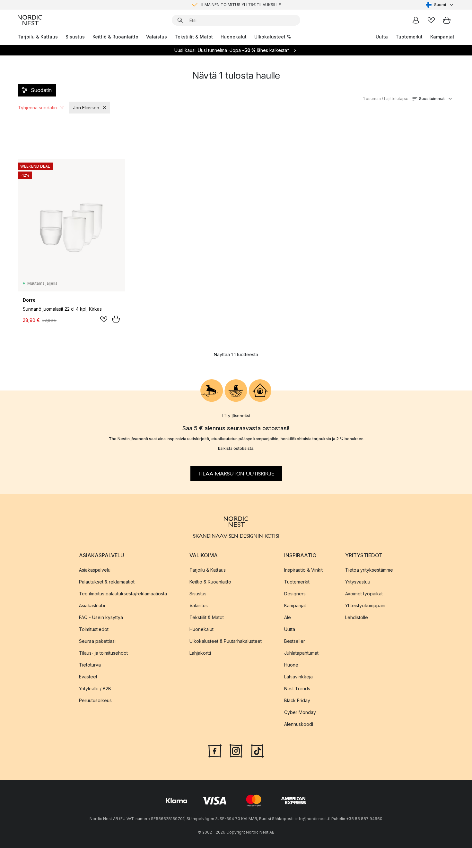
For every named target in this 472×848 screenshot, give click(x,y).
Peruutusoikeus (95, 700)
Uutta (382, 36)
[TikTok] (257, 750)
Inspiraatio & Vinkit (303, 570)
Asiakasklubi (92, 605)
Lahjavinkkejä (298, 676)
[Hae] (180, 20)
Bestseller (294, 641)
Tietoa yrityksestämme (369, 570)
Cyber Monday (300, 712)
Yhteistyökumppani (365, 605)
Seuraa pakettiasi (97, 641)
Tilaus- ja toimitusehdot (103, 653)
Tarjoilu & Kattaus (38, 36)
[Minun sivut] (416, 20)
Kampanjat (442, 36)
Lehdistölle (356, 617)
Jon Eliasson (86, 107)
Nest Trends (297, 688)
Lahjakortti (200, 653)
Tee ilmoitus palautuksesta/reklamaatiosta (123, 593)
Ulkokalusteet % (272, 36)
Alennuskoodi (298, 724)
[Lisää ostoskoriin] (116, 319)
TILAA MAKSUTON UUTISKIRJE (236, 473)
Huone (291, 664)
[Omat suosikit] (431, 20)
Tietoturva (90, 664)
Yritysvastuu (357, 581)
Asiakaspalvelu (94, 570)
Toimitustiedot (94, 629)
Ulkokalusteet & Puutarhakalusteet (225, 641)
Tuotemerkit (409, 36)
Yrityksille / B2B (95, 688)
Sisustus (75, 36)
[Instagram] (236, 750)
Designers (295, 593)
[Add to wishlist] (104, 319)
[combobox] (440, 5)
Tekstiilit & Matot (194, 36)
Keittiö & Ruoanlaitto (115, 36)
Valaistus (156, 36)
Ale (287, 617)
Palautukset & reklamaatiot (107, 581)
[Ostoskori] (446, 20)
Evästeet (88, 676)
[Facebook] (214, 750)
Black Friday (297, 700)
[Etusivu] (30, 20)
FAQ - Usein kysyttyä (101, 617)
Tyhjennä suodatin (37, 107)
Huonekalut (234, 36)
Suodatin (41, 90)
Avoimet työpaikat (364, 593)
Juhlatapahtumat (301, 653)
